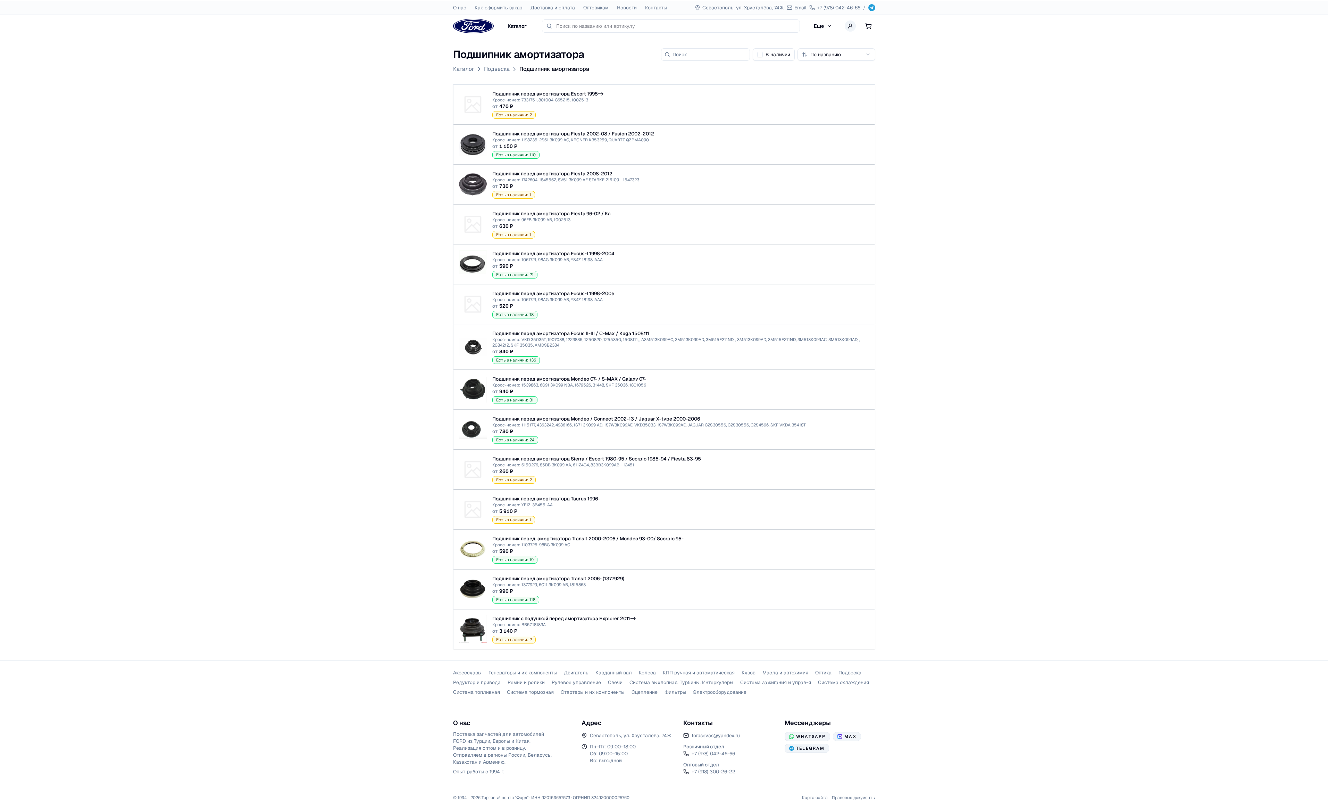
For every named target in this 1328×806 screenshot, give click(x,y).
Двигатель (576, 673)
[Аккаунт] (850, 26)
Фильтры (675, 692)
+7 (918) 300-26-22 (713, 771)
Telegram (810, 748)
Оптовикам (596, 8)
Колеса (647, 673)
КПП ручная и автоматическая (699, 673)
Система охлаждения (843, 682)
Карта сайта (815, 797)
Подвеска (497, 69)
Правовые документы (853, 797)
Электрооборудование (719, 692)
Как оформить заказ (498, 8)
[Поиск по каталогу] (549, 26)
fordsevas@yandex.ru (716, 735)
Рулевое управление (576, 682)
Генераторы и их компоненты (522, 673)
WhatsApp (811, 736)
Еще (819, 26)
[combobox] (675, 26)
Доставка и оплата (553, 8)
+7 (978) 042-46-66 (713, 753)
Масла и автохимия (785, 673)
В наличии (778, 54)
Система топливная (476, 692)
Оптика (823, 673)
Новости (627, 8)
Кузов (748, 673)
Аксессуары (467, 673)
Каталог (517, 26)
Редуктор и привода (477, 682)
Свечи (615, 682)
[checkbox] (760, 54)
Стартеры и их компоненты (593, 692)
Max (850, 736)
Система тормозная (530, 692)
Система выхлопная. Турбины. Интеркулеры (681, 682)
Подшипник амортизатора (554, 69)
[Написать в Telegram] (871, 7)
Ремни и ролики (526, 682)
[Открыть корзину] (868, 26)
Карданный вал (613, 673)
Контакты (656, 8)
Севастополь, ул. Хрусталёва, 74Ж (630, 735)
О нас (459, 8)
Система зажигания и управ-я (775, 682)
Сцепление (645, 692)
